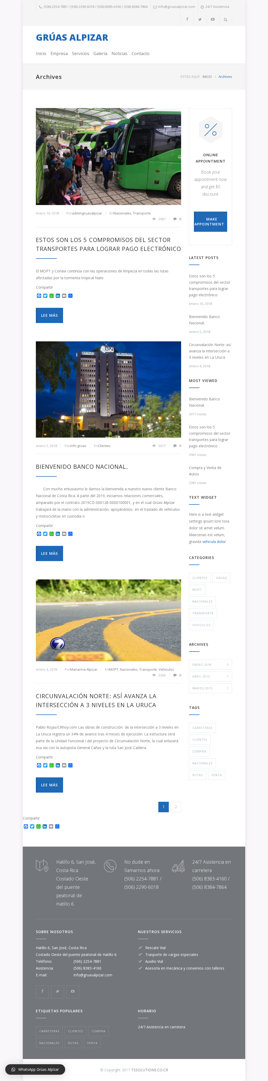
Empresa (59, 53)
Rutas (197, 775)
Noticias (119, 53)
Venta (216, 775)
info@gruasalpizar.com (93, 974)
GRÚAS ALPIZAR (72, 37)
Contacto (140, 53)
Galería (100, 53)
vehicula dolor (214, 541)
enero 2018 (210, 664)
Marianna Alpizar (83, 669)
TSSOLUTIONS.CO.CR (149, 1069)
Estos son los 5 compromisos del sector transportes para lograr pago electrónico (209, 285)
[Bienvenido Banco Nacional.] (108, 389)
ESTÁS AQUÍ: (190, 76)
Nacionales (122, 213)
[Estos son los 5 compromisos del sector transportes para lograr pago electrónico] (108, 156)
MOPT (113, 669)
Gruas (221, 578)
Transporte (142, 213)
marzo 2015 (210, 688)
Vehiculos (166, 669)
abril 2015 (210, 676)
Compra (199, 751)
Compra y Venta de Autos (205, 470)
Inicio (41, 53)
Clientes (104, 445)
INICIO (207, 76)
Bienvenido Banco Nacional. (82, 466)
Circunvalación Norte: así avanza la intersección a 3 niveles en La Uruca (210, 351)
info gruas (78, 445)
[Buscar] (225, 19)
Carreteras (202, 728)
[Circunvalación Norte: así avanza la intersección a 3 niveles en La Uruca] (108, 620)
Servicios (80, 53)
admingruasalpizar (87, 213)
